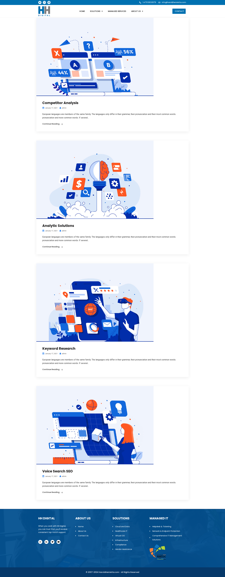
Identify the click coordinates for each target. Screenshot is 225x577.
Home (82, 11)
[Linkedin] (49, 2)
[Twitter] (39, 2)
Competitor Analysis (60, 103)
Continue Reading (51, 124)
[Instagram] (44, 2)
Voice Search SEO (57, 471)
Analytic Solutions (58, 225)
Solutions (95, 11)
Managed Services (117, 11)
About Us (136, 11)
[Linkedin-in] (46, 542)
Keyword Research (58, 348)
